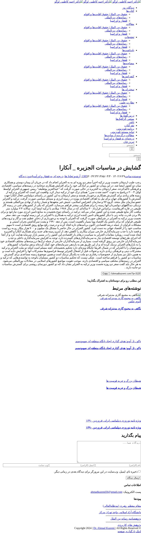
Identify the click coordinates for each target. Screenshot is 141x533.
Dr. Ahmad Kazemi (104, 528)
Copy (105, 273)
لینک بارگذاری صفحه (129, 531)
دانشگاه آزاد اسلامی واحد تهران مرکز (120, 512)
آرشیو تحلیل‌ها (72, 176)
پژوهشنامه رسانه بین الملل (125, 518)
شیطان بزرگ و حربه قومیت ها (123, 380)
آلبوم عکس (134, 301)
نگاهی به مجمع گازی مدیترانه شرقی (120, 298)
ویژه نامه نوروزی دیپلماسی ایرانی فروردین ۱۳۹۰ (113, 420)
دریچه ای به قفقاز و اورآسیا (47, 176)
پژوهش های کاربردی (129, 525)
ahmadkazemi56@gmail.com (106, 491)
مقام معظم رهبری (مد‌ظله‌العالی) (122, 505)
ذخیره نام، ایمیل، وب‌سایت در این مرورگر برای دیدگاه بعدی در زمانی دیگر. (96, 471)
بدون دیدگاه (25, 176)
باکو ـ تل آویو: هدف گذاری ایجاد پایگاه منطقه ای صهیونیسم (108, 341)
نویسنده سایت (133, 176)
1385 (84, 176)
